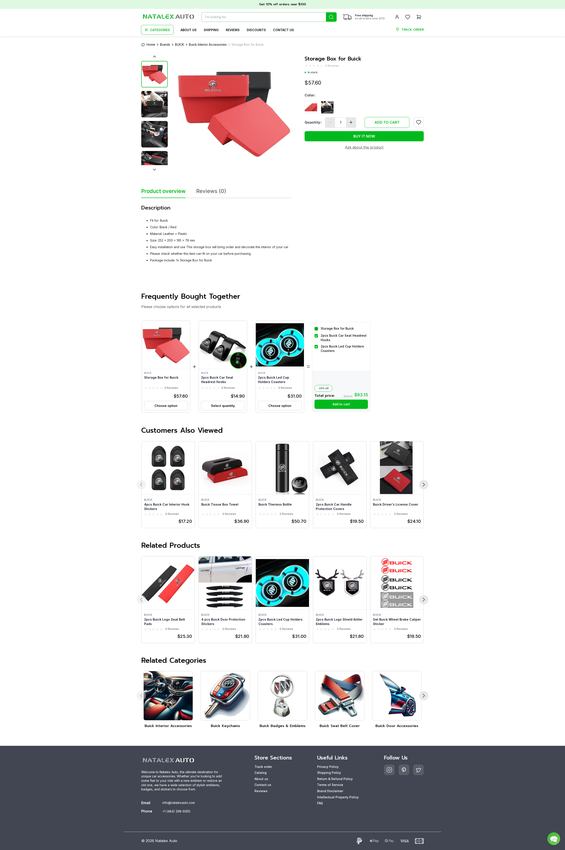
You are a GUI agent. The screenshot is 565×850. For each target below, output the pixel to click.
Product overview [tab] (163, 191)
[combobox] (269, 17)
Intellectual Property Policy (338, 797)
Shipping (211, 30)
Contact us (283, 30)
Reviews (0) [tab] (211, 191)
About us (189, 30)
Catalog (260, 772)
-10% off (323, 388)
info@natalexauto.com (178, 803)
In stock (313, 72)
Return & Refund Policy (335, 779)
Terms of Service (330, 785)
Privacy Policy (328, 767)
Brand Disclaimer (330, 791)
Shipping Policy (329, 772)
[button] (166, 367)
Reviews (233, 30)
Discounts (256, 30)
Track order (263, 767)
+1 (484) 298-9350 (176, 811)
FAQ (320, 803)
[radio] (306, 65)
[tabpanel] (216, 232)
